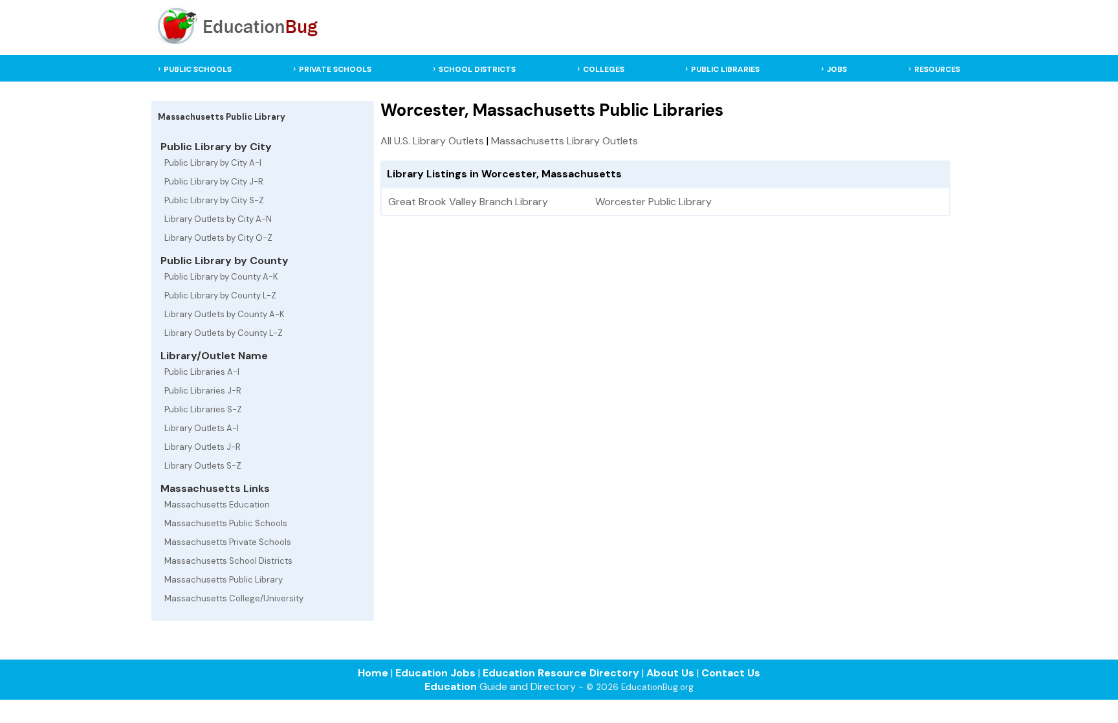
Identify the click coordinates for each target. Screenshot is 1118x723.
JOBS (837, 69)
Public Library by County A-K (221, 276)
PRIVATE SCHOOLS (335, 69)
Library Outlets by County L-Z (223, 333)
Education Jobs (435, 673)
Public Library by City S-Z (214, 200)
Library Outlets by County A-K (224, 314)
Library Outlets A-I (201, 428)
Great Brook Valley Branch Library (468, 201)
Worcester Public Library (653, 201)
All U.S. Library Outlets (432, 141)
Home (373, 673)
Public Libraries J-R (202, 390)
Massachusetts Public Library (223, 579)
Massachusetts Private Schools (227, 542)
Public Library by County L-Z (220, 295)
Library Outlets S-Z (202, 465)
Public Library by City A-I (212, 162)
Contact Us (730, 673)
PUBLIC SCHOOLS (198, 69)
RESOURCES (937, 69)
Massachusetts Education (217, 504)
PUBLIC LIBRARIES (725, 69)
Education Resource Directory (561, 673)
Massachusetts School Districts (228, 560)
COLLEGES (603, 69)
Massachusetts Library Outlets (564, 141)
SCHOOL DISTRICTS (477, 69)
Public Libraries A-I (201, 371)
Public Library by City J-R (213, 181)
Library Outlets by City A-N (218, 219)
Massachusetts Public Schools (225, 523)
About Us (670, 673)
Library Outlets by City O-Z (218, 237)
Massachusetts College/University (233, 598)
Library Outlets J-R (202, 446)
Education (450, 686)
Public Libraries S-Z (203, 409)
